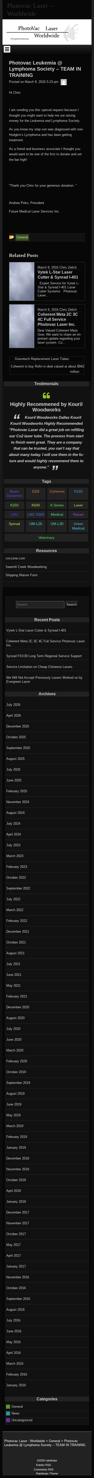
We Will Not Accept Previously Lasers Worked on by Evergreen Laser (44, 679)
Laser (78, 505)
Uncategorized (22, 1420)
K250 (14, 505)
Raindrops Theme (47, 1473)
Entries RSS (43, 1464)
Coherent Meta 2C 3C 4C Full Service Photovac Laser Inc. (45, 643)
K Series (57, 505)
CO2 (35, 491)
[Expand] (7, 49)
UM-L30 (57, 524)
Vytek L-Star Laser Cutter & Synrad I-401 (36, 630)
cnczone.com (15, 558)
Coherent (57, 491)
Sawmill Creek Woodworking (26, 567)
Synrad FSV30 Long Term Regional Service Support (44, 656)
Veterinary (46, 538)
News (16, 1413)
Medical (57, 514)
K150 (78, 491)
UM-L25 (35, 524)
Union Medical (78, 526)
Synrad (14, 524)
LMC (14, 514)
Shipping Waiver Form (22, 575)
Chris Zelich (68, 267)
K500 (36, 505)
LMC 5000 (36, 514)
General (17, 1406)
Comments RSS (43, 1469)
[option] (46, 431)
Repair (78, 514)
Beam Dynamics (14, 493)
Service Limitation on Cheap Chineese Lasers (39, 667)
